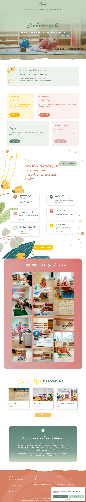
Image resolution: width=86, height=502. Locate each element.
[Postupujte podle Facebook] (10, 492)
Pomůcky (13, 404)
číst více (12, 406)
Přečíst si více (43, 415)
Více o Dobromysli (68, 163)
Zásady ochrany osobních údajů (37, 498)
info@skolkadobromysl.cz (40, 479)
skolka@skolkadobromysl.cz (41, 485)
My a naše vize (47, 9)
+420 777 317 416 (14, 485)
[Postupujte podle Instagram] (12, 492)
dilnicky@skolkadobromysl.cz (66, 485)
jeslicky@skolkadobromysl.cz (65, 479)
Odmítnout (76, 496)
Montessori (38, 404)
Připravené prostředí (66, 404)
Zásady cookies (67, 499)
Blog (54, 9)
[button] (83, 489)
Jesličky (32, 9)
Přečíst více (60, 141)
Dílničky (26, 9)
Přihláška (14, 115)
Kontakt (59, 9)
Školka (39, 9)
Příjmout (60, 496)
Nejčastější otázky (43, 247)
